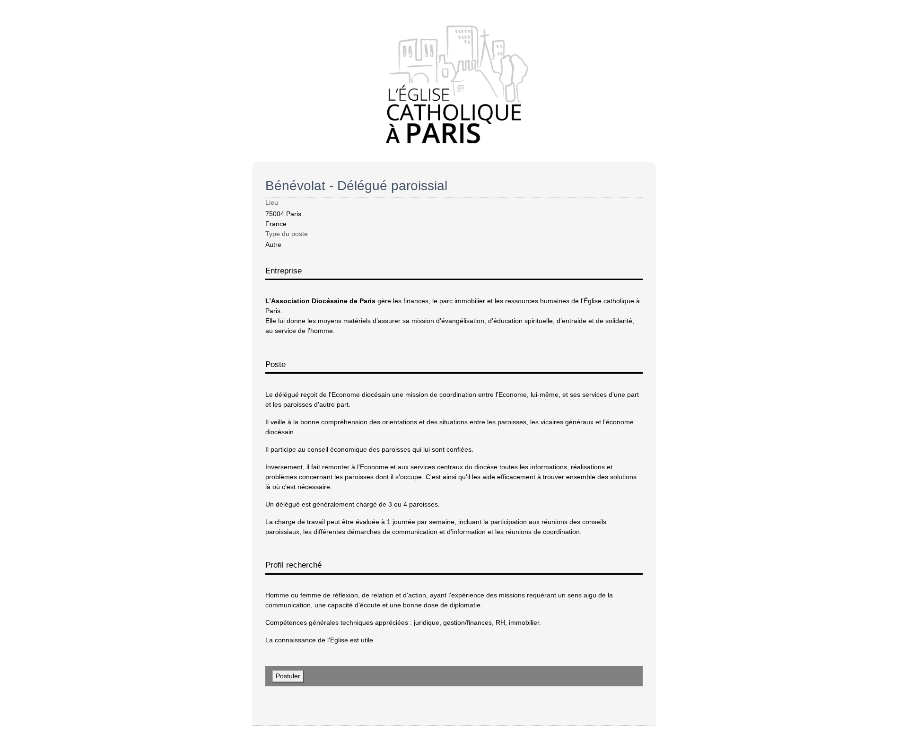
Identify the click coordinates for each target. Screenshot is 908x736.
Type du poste (286, 233)
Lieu (271, 202)
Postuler (288, 676)
